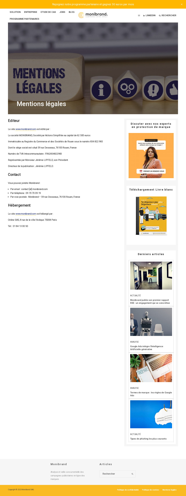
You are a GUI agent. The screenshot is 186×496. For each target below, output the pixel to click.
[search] (132, 473)
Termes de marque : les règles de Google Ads (151, 394)
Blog (72, 12)
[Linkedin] (6, 252)
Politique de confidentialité (128, 490)
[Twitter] (6, 243)
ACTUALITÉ (135, 295)
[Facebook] (5, 239)
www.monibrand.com (26, 129)
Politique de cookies (150, 490)
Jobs (62, 12)
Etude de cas (48, 12)
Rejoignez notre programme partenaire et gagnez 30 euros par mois (93, 4)
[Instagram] (6, 248)
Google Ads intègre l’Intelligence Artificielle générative (146, 348)
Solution (15, 12)
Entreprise (30, 12)
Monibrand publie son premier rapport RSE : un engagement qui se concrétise (150, 301)
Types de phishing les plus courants (148, 438)
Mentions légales (169, 490)
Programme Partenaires (24, 19)
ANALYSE (134, 342)
